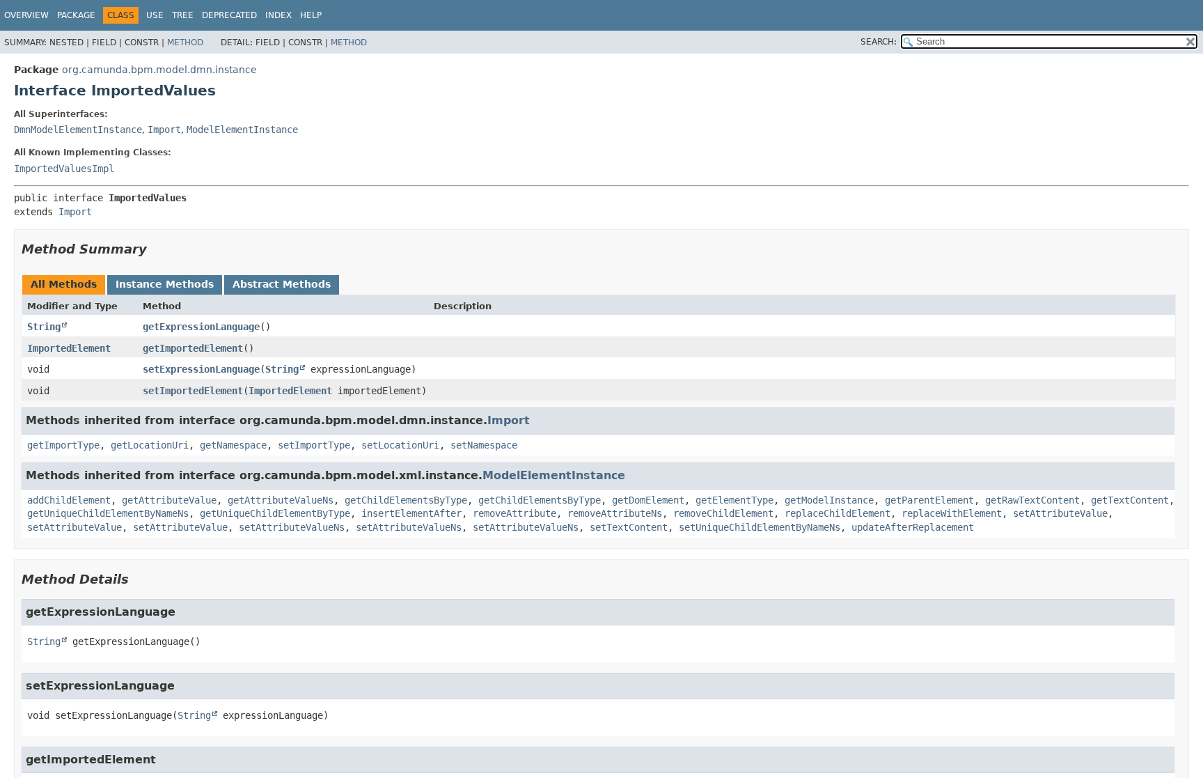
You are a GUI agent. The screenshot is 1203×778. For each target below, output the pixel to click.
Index (278, 15)
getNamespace (233, 445)
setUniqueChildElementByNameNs (759, 527)
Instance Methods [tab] (165, 284)
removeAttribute (514, 513)
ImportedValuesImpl (64, 168)
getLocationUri (150, 445)
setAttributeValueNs (292, 527)
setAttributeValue (1060, 513)
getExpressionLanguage (201, 326)
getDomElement (648, 500)
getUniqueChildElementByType (275, 513)
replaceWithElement (952, 513)
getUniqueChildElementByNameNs (108, 513)
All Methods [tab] (64, 284)
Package (76, 15)
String (44, 326)
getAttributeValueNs (280, 500)
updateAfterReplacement (912, 527)
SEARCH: (878, 42)
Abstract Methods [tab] (282, 284)
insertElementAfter (411, 513)
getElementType (734, 500)
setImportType (314, 445)
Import (164, 129)
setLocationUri (400, 445)
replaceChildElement (837, 513)
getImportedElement (193, 348)
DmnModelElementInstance (78, 129)
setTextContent (629, 527)
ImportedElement (69, 348)
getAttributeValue (169, 500)
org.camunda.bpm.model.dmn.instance (159, 69)
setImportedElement (193, 390)
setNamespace (483, 445)
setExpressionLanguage (201, 369)
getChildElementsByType (406, 500)
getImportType (63, 445)
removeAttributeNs (614, 513)
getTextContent (1130, 500)
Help (311, 15)
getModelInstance (829, 500)
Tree (183, 15)
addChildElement (69, 500)
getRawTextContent (1032, 500)
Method (185, 42)
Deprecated (229, 15)
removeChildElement (723, 513)
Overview (26, 15)
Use (155, 15)
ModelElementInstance (242, 129)
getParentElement (929, 500)
